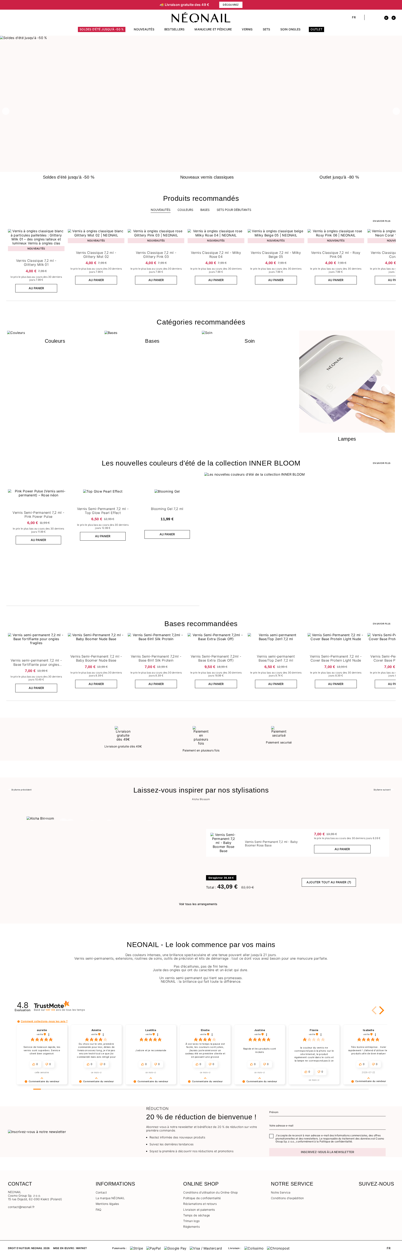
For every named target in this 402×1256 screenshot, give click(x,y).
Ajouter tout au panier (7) (329, 882)
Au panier (36, 288)
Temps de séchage (196, 1215)
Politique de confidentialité (202, 1198)
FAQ (99, 1209)
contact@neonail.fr (21, 1207)
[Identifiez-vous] (377, 17)
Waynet (81, 1248)
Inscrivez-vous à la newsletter (327, 1152)
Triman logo (191, 1221)
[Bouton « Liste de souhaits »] (60, 233)
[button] (10, 17)
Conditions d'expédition (287, 1198)
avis (65, 1009)
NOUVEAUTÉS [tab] (160, 209)
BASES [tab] (205, 209)
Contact (101, 1192)
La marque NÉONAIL (110, 1198)
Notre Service (280, 1192)
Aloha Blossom (201, 799)
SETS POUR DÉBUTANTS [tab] (234, 209)
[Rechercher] (370, 17)
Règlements (191, 1226)
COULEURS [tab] (185, 209)
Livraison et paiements (199, 1209)
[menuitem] (102, 31)
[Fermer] (392, 5)
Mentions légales (107, 1203)
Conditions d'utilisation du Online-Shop (210, 1192)
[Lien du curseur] (201, 38)
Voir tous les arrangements (198, 904)
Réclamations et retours (200, 1203)
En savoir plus (381, 221)
